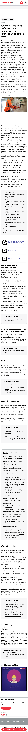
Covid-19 (7, 654)
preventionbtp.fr (13, 412)
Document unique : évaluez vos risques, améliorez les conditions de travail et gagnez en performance (14, 604)
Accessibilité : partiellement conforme (15, 721)
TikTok (18, 727)
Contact (3, 721)
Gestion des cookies (6, 723)
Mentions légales (5, 719)
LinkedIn (12, 727)
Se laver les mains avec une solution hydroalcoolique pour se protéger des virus (15, 222)
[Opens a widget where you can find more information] (14, 729)
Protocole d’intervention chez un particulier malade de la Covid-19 (14, 535)
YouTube (23, 727)
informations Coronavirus (12, 500)
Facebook (6, 727)
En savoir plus (6, 708)
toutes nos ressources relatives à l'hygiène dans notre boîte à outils (13, 230)
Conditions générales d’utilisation (17, 719)
